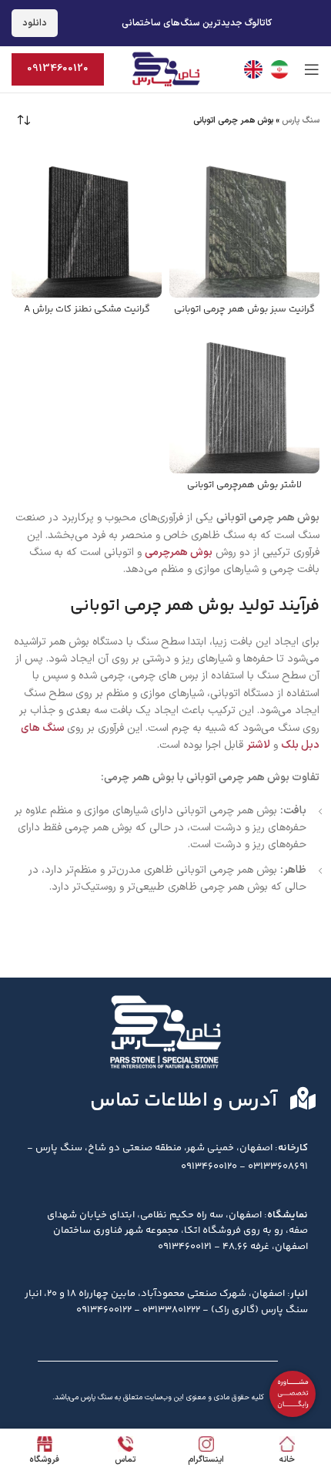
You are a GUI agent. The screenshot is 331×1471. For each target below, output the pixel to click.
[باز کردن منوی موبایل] (311, 69)
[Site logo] (166, 69)
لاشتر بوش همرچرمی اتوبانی (244, 485)
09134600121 (185, 1246)
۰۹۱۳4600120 (209, 1166)
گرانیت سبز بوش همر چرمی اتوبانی (244, 309)
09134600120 (58, 68)
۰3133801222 (171, 1310)
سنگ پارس (300, 120)
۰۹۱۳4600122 (104, 1310)
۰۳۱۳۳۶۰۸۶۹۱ (278, 1166)
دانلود (34, 23)
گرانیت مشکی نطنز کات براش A (87, 309)
